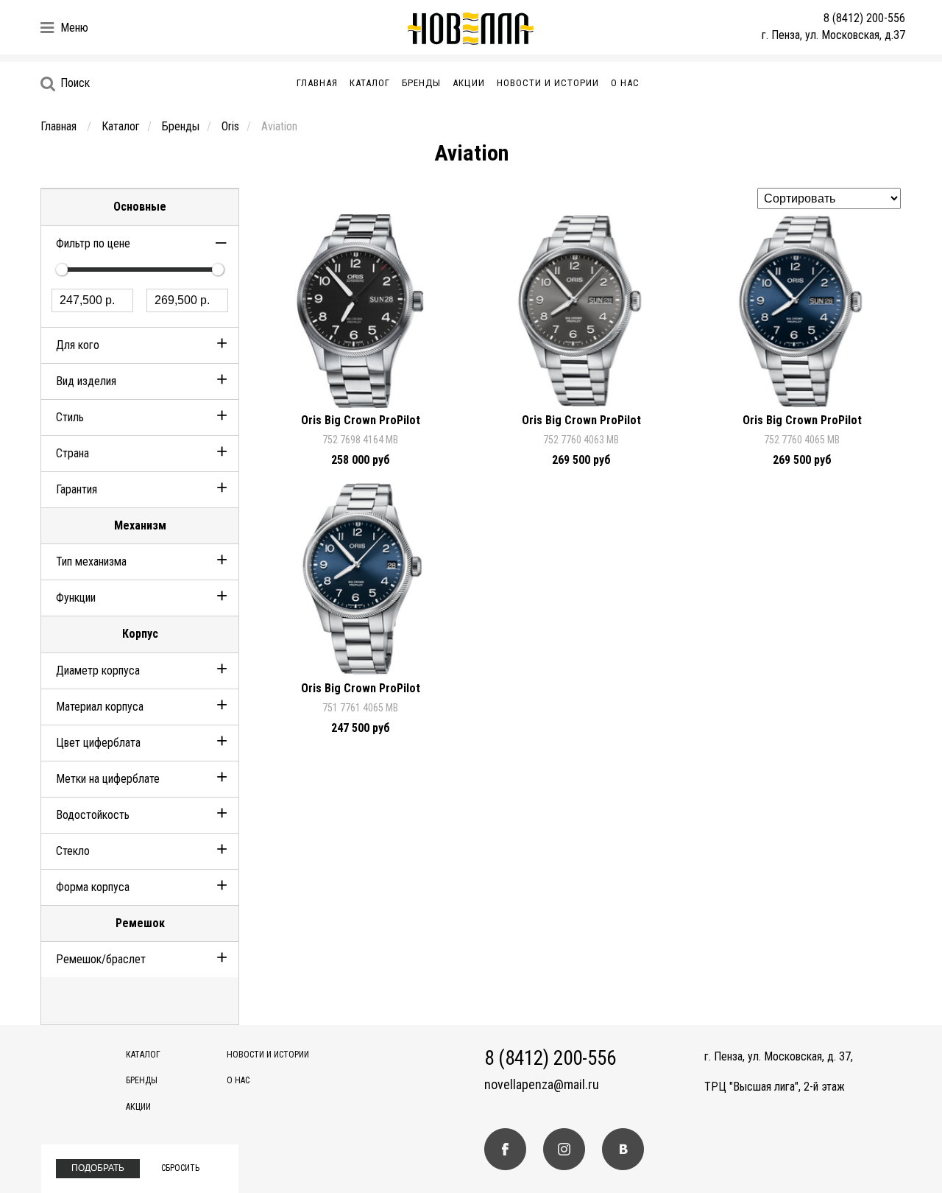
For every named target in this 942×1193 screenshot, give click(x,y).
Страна (72, 453)
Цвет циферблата (98, 743)
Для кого (77, 345)
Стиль (70, 417)
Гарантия (76, 489)
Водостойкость (93, 815)
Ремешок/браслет (101, 959)
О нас (625, 82)
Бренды (421, 82)
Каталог (370, 82)
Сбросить (180, 1168)
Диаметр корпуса (98, 671)
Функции (76, 598)
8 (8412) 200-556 (864, 18)
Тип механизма (91, 562)
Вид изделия (86, 381)
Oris (230, 126)
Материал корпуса (100, 707)
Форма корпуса (93, 887)
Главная (317, 82)
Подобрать (97, 1168)
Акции (469, 82)
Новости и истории (548, 82)
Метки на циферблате (108, 779)
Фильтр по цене (93, 243)
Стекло (73, 851)
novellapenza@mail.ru (541, 1084)
